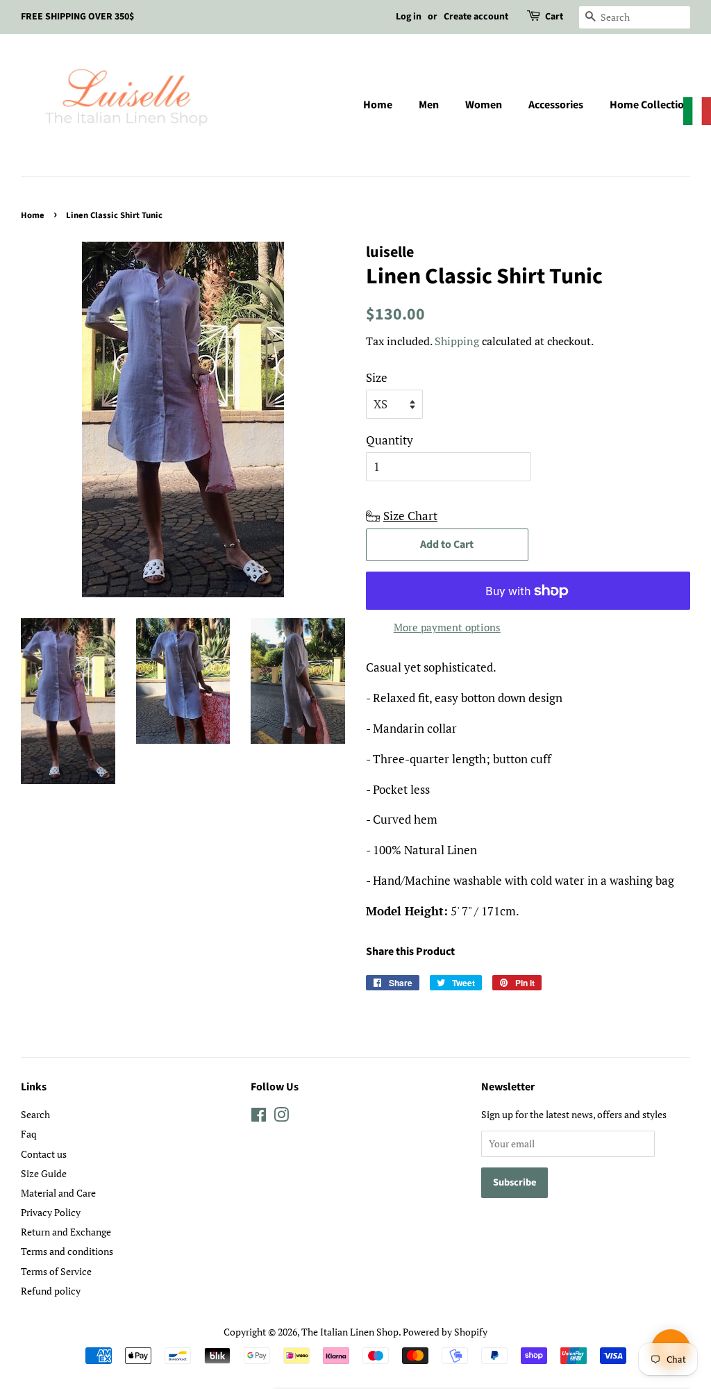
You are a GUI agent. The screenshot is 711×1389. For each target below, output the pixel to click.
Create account (476, 17)
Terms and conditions (67, 1251)
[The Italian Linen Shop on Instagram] (281, 1117)
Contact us (44, 1154)
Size (376, 377)
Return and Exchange (66, 1231)
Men (429, 105)
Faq (29, 1133)
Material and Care (58, 1192)
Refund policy (51, 1290)
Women (483, 105)
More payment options (447, 627)
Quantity (389, 440)
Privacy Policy (51, 1212)
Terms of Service (56, 1271)
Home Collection (650, 105)
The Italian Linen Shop (350, 1331)
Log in (408, 17)
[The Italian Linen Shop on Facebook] (259, 1117)
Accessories (555, 105)
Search (35, 1114)
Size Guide (44, 1173)
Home (377, 105)
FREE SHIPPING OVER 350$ (77, 17)
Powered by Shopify (445, 1331)
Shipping (457, 341)
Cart (554, 17)
